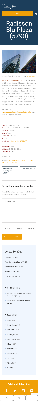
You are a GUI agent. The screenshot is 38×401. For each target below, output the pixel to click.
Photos (16, 160)
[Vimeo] (31, 390)
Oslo (16, 162)
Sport (9, 358)
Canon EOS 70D (9, 162)
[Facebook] (6, 390)
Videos (9, 368)
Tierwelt (10, 363)
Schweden (10, 349)
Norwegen (10, 160)
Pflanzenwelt (11, 339)
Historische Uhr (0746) (12, 271)
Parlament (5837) (28, 169)
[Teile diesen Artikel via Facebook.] (6, 398)
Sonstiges (10, 353)
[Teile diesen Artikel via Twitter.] (19, 398)
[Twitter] (15, 390)
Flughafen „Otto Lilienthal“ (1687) (16, 262)
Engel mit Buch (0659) (12, 276)
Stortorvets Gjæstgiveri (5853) (7, 171)
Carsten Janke (31, 76)
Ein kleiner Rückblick (11, 257)
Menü (17, 14)
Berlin (9, 320)
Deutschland (11, 325)
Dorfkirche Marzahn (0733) (14, 267)
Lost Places (11, 330)
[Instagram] (23, 390)
